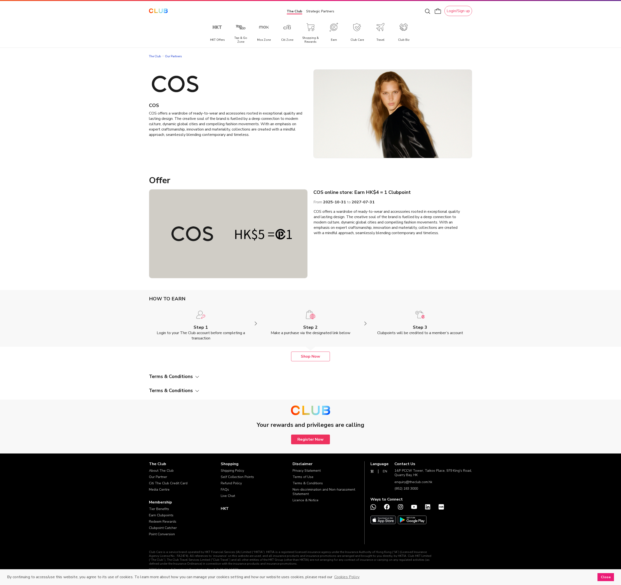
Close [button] (606, 577)
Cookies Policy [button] (347, 577)
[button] (185, 464)
